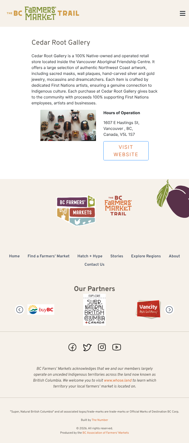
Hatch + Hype (90, 256)
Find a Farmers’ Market (48, 256)
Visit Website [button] (126, 150)
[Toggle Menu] (182, 13)
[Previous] (19, 309)
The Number (100, 420)
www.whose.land (117, 380)
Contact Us (94, 265)
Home (14, 256)
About (174, 256)
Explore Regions (146, 256)
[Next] (169, 309)
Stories (116, 256)
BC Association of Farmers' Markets (105, 433)
